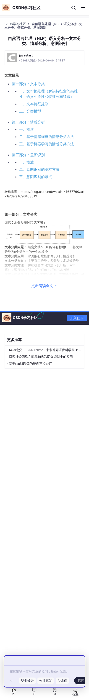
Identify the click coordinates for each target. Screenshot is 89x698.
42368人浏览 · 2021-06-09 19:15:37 (42, 60)
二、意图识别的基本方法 (39, 169)
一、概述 (26, 129)
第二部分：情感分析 (28, 122)
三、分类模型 (30, 111)
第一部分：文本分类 (28, 84)
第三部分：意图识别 (28, 155)
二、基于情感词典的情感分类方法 (46, 136)
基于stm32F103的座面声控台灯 (30, 363)
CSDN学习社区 (16, 24)
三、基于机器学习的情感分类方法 (46, 144)
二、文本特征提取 (33, 104)
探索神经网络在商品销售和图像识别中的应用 (41, 357)
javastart (26, 55)
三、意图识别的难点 (35, 176)
